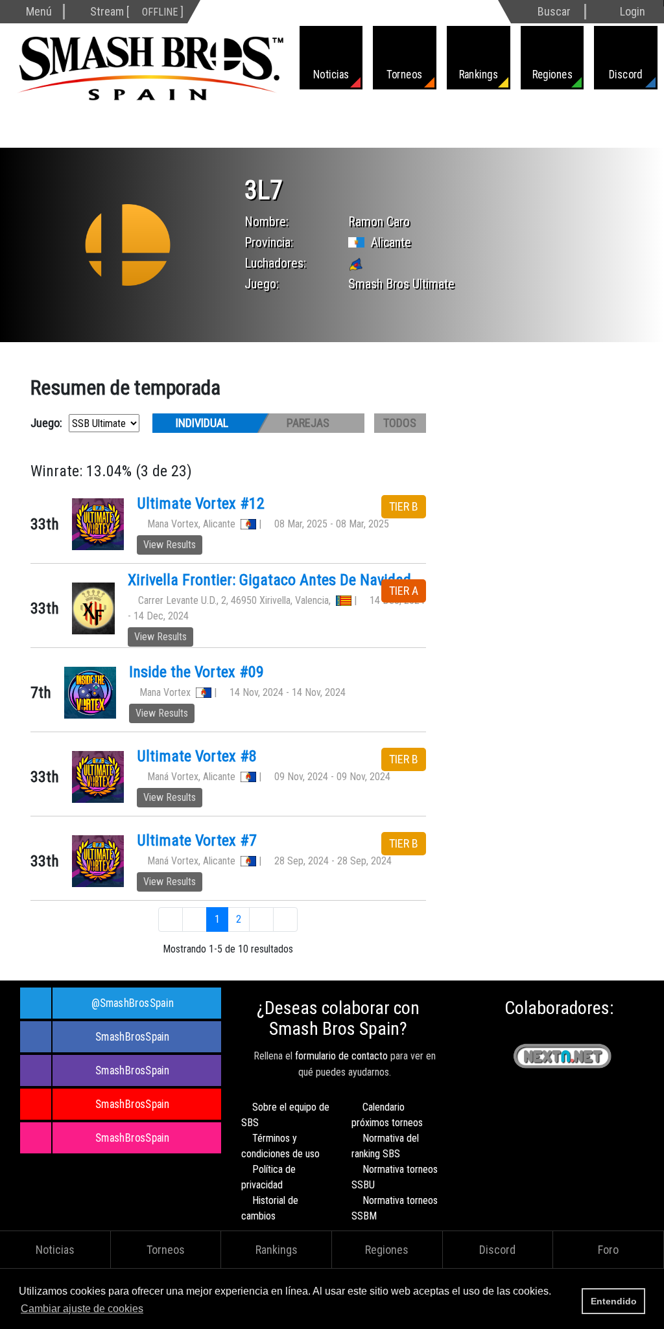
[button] (150, 1310)
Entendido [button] (614, 1301)
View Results (169, 544)
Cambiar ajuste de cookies (82, 1308)
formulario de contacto (341, 1056)
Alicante (391, 242)
